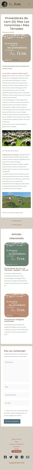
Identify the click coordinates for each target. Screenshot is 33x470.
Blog (16, 442)
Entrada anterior (16, 221)
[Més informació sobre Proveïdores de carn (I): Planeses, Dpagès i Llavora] (16, 254)
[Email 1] (27, 457)
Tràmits (16, 449)
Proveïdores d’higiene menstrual (14, 320)
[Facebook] (5, 457)
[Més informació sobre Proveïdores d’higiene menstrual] (16, 305)
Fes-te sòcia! (17, 451)
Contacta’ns (16, 447)
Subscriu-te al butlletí (16, 444)
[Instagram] (16, 457)
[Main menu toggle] (29, 4)
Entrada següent (16, 224)
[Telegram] (22, 457)
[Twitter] (10, 457)
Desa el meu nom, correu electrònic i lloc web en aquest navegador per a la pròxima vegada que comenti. (16, 413)
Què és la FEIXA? (16, 439)
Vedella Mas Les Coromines (10, 155)
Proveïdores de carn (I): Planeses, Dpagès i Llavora (16, 269)
